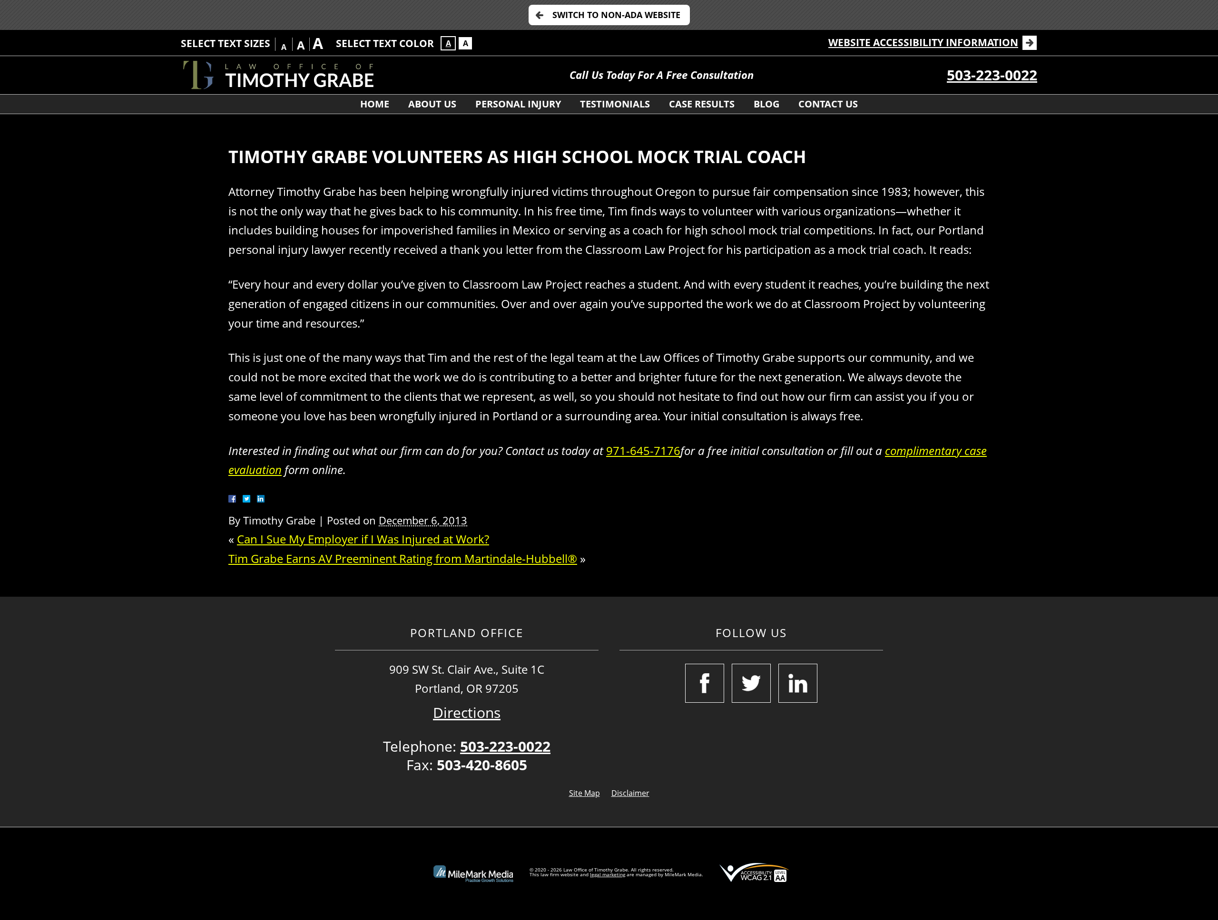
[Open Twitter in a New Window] (751, 683)
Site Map (584, 793)
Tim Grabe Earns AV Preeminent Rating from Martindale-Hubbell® (402, 558)
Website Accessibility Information (923, 42)
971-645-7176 (643, 450)
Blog (766, 103)
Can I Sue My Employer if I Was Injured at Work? (363, 539)
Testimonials (615, 103)
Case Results (702, 103)
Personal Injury (518, 103)
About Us (432, 103)
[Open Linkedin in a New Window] (797, 683)
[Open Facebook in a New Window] (704, 683)
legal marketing (607, 874)
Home (374, 103)
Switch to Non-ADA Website (616, 14)
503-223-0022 (992, 75)
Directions (467, 712)
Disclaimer (630, 793)
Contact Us (828, 103)
